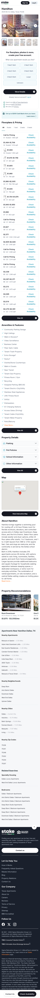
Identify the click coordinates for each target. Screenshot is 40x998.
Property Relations (9, 878)
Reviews (5, 901)
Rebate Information (9, 872)
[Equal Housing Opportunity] (22, 832)
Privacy (4, 907)
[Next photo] (35, 25)
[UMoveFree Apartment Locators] (8, 832)
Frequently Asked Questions (12, 868)
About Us (5, 894)
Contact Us (10, 994)
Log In (34, 3)
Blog (3, 875)
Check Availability (31, 136)
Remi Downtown (8, 613)
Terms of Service (8, 904)
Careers (5, 897)
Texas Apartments (9, 891)
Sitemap (5, 911)
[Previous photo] (4, 25)
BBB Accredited (8, 914)
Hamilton (7, 9)
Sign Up (25, 3)
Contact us (20, 850)
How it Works (7, 865)
